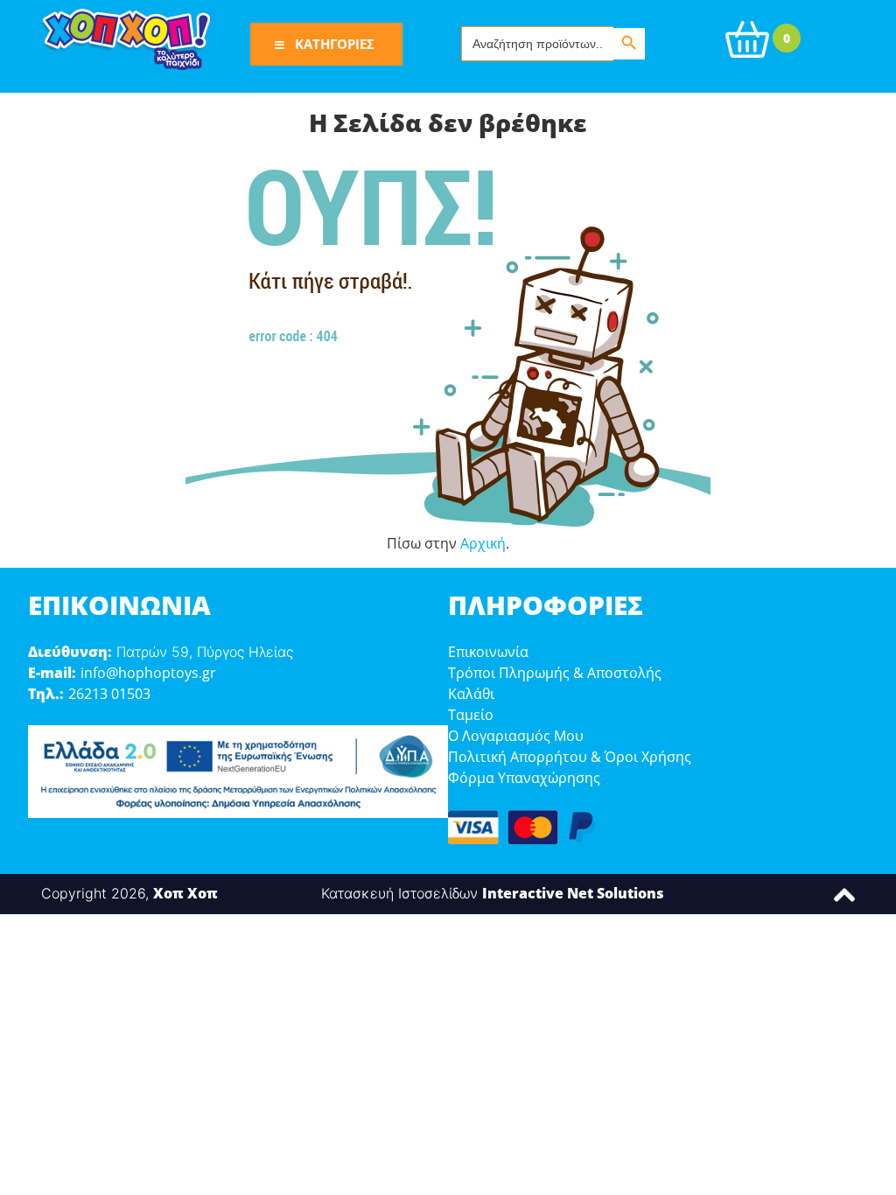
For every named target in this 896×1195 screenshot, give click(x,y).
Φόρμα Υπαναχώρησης (524, 777)
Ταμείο (471, 714)
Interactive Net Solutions (573, 893)
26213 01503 (109, 693)
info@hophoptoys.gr (148, 672)
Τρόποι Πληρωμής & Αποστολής (555, 672)
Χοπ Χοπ (185, 893)
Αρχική (483, 543)
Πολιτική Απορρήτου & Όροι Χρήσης (569, 756)
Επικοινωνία (488, 651)
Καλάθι (471, 693)
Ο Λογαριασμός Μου (516, 735)
